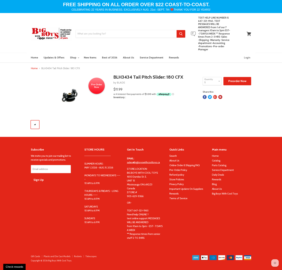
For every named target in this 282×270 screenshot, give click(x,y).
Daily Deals (218, 174)
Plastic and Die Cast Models (57, 256)
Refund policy (176, 174)
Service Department (151, 57)
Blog (214, 184)
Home (34, 57)
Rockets (78, 256)
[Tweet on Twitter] (210, 97)
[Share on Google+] (215, 97)
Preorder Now (237, 81)
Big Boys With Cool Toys (225, 193)
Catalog (216, 160)
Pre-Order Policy (178, 170)
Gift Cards (35, 256)
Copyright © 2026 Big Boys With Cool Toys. (51, 260)
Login (247, 57)
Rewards (174, 57)
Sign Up (38, 180)
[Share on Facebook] (205, 97)
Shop (73, 57)
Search (173, 155)
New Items (90, 57)
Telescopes (91, 256)
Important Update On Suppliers (186, 188)
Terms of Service (178, 198)
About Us (128, 57)
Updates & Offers (54, 57)
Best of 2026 (109, 57)
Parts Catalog (219, 165)
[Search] (181, 34)
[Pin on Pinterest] (220, 97)
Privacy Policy (176, 184)
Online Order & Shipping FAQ (184, 165)
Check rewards (14, 266)
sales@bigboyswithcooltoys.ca (143, 162)
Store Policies (176, 179)
